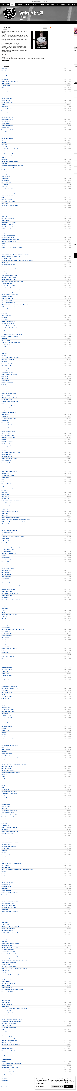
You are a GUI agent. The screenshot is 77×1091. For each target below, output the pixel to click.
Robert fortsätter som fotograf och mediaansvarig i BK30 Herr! (15, 254)
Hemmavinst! (4, 317)
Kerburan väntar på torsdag (7, 138)
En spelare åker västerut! (7, 635)
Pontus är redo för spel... (7, 311)
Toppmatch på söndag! (7, 308)
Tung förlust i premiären (7, 1059)
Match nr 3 (4, 355)
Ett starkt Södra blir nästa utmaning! (9, 374)
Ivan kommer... (5, 728)
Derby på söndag (5, 924)
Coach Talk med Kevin (6, 315)
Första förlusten (5, 136)
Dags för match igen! (6, 100)
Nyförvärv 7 (4, 861)
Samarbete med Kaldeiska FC (8, 696)
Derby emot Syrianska (6, 835)
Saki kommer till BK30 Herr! (7, 209)
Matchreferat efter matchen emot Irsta (10, 593)
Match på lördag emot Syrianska (9, 846)
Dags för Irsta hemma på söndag (9, 393)
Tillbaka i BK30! (5, 509)
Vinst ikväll (4, 384)
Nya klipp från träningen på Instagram (10, 979)
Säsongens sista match (7, 768)
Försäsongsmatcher (6, 604)
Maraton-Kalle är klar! (6, 429)
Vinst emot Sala (5, 850)
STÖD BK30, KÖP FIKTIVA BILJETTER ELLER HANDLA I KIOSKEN (15, 1008)
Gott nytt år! (4, 245)
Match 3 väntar (5, 144)
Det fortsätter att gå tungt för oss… (9, 526)
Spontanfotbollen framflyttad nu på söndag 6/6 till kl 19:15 (14, 960)
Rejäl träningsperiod (6, 985)
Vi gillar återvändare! (6, 698)
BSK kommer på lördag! (7, 399)
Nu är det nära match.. (6, 964)
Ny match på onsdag (6, 627)
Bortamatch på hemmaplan (7, 382)
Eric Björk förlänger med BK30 (8, 237)
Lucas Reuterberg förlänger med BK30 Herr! (11, 268)
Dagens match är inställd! (7, 296)
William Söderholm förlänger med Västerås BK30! (12, 290)
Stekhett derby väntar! (6, 625)
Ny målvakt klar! (5, 420)
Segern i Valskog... (6, 338)
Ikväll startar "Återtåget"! (7, 454)
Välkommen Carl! (5, 422)
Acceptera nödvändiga (57, 1086)
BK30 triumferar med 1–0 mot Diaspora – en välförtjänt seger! (15, 304)
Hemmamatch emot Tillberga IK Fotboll (10, 814)
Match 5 (3, 134)
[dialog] (55, 1082)
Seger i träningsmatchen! (7, 445)
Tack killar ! (4, 1046)
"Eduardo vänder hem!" (6, 724)
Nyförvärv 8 (4, 852)
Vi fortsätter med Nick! (6, 682)
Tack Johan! (4, 894)
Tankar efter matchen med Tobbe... (9, 816)
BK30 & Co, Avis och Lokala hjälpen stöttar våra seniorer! (14, 306)
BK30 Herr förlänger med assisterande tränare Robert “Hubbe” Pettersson (17, 260)
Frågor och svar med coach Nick (9, 684)
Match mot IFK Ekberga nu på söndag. (10, 955)
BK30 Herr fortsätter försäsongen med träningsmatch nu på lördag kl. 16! (17, 193)
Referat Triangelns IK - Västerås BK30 (10, 1067)
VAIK (3, 534)
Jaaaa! (3, 197)
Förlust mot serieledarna (7, 1042)
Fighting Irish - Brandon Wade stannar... (10, 738)
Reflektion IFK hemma (6, 800)
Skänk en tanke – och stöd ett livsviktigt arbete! (12, 252)
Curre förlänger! (5, 262)
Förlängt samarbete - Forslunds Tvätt (9, 686)
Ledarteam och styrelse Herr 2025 (9, 412)
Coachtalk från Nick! (6, 707)
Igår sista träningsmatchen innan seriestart (11, 943)
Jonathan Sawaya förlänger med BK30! (10, 275)
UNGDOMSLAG (19, 4)
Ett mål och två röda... (6, 806)
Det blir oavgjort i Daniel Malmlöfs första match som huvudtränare (16, 519)
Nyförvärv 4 (4, 732)
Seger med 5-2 (5, 376)
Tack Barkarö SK (5, 184)
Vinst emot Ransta (5, 115)
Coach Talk (4, 140)
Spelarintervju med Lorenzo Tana (9, 1069)
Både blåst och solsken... (7, 582)
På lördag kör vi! (5, 163)
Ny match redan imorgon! (7, 199)
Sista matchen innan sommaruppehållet (10, 96)
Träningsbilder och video (7, 987)
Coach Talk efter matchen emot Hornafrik (10, 357)
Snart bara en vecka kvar (7, 945)
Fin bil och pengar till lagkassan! (8, 155)
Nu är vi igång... (5, 555)
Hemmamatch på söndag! (7, 207)
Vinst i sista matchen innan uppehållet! (10, 1038)
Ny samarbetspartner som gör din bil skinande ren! (12, 165)
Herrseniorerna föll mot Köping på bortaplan (11, 1021)
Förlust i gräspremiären (7, 1057)
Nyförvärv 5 (4, 873)
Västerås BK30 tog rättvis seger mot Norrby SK (12, 1019)
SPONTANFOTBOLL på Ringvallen (9, 966)
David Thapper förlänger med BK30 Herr (10, 239)
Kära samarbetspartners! (7, 427)
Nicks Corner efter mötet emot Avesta (10, 688)
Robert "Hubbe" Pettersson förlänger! (10, 757)
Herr (12, 4)
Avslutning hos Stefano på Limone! (9, 458)
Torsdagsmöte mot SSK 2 (7, 129)
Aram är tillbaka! (5, 660)
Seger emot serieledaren (7, 620)
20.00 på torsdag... (6, 473)
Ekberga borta (5, 819)
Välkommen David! (6, 414)
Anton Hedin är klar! (6, 743)
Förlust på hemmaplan (6, 70)
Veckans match (5, 808)
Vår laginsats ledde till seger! (8, 483)
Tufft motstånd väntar (6, 542)
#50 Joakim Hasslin (6, 1002)
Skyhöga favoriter (5, 915)
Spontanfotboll (5, 131)
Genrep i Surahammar (6, 844)
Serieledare (4, 94)
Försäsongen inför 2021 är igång (9, 991)
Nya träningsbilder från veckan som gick (10, 974)
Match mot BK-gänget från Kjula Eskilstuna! (11, 405)
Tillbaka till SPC (5, 416)
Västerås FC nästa (5, 778)
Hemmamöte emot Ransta (7, 117)
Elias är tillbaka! (5, 319)
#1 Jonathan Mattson (6, 998)
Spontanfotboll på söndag (7, 102)
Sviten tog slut (5, 909)
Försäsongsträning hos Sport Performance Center (12, 989)
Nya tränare (4, 1029)
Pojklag (35, 4)
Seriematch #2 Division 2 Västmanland (10, 899)
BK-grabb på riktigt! (6, 443)
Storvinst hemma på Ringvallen (8, 302)
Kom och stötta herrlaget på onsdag (9, 530)
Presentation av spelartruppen (8, 977)
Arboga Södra (5, 639)
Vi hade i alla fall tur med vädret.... (9, 113)
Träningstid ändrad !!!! (6, 1025)
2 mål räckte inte (5, 825)
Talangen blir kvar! (5, 741)
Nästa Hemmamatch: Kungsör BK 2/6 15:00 (11, 1044)
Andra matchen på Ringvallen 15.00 (9, 709)
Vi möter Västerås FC (6, 85)
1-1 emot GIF (4, 616)
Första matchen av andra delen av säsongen (11, 500)
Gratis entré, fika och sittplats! (8, 323)
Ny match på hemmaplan (7, 72)
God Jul (3, 601)
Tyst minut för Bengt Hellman (8, 949)
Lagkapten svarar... (6, 804)
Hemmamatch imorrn (6, 913)
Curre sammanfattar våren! (7, 89)
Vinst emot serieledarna (7, 665)
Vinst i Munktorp (5, 477)
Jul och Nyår (4, 1078)
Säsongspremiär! (5, 572)
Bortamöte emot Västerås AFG (8, 937)
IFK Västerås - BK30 (6, 993)
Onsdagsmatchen (5, 789)
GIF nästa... (4, 781)
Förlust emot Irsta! (5, 203)
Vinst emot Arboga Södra (7, 372)
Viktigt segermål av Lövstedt (8, 812)
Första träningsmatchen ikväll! (8, 711)
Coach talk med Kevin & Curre (8, 188)
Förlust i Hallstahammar (7, 172)
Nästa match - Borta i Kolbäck (8, 920)
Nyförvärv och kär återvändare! (8, 437)
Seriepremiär (4, 941)
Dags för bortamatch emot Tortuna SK (10, 831)
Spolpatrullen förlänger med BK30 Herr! (10, 205)
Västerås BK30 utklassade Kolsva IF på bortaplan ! (12, 1017)
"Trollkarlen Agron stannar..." (8, 722)
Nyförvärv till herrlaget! (6, 797)
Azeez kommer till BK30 (7, 717)
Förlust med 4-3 (5, 492)
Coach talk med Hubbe (6, 121)
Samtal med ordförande (7, 766)
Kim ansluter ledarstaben (7, 212)
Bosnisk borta (5, 106)
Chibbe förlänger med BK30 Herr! (9, 279)
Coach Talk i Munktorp (6, 344)
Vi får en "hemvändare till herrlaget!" (9, 327)
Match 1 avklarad (5, 865)
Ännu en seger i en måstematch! (8, 475)
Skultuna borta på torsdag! (7, 125)
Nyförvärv (4, 821)
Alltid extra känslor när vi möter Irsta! (9, 523)
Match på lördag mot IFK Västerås (9, 907)
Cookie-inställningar (5, 1086)
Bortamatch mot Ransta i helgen (8, 928)
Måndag (3, 87)
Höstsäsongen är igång (7, 633)
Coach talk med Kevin (6, 176)
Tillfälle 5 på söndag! (6, 77)
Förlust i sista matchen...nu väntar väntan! (10, 467)
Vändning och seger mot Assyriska (9, 1040)
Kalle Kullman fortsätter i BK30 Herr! (9, 277)
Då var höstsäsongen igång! (8, 1036)
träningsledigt (5, 1033)
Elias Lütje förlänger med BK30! (8, 285)
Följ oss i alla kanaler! (6, 981)
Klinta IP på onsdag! (6, 652)
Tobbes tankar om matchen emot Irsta (10, 793)
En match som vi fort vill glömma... (9, 488)
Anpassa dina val (40, 1086)
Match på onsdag (5, 180)
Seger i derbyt (5, 922)
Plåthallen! (4, 439)
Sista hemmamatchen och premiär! (9, 471)
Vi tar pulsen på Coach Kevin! (8, 363)
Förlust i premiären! (6, 677)
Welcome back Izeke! (6, 715)
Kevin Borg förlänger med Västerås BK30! (10, 294)
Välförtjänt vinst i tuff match (7, 1055)
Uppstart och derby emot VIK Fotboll (9, 504)
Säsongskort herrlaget (6, 574)
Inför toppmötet (5, 79)
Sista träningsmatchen (6, 174)
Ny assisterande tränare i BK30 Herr (9, 880)
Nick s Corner (4, 700)
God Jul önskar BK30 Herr (7, 249)
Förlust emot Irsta (5, 391)
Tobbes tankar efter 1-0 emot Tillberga (10, 810)
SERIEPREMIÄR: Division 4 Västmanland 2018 (11, 1063)
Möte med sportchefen (7, 570)
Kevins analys (4, 68)
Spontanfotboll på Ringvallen (8, 502)
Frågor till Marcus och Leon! (8, 365)
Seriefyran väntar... (5, 494)
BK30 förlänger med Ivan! (7, 228)
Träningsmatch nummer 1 (7, 595)
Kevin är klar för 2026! (6, 258)
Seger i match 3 (5, 353)
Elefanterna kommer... (6, 802)
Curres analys (4, 464)
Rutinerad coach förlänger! (7, 441)
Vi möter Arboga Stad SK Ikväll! (8, 386)
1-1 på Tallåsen (5, 346)
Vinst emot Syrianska (6, 190)
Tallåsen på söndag (6, 646)
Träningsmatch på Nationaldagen (9, 962)
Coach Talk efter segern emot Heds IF (10, 148)
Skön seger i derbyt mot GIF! (8, 1052)
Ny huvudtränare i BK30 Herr (7, 896)
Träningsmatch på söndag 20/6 (8, 951)
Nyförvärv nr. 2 (5, 888)
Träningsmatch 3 (5, 410)
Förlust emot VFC (5, 528)
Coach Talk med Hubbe (7, 300)
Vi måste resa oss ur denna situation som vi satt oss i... (13, 536)
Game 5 (3, 694)
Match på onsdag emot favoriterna (9, 791)
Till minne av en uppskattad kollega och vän (11, 342)
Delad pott (4, 650)
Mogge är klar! (5, 450)
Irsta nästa (4, 795)
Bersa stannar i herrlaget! (7, 456)
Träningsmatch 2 (5, 220)
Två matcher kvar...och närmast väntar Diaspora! (12, 334)
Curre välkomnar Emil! (6, 713)
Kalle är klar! (6, 28)
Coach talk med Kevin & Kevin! (8, 195)
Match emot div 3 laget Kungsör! (8, 587)
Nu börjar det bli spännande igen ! (9, 1027)
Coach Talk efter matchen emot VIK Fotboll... (11, 863)
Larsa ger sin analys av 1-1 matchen (9, 648)
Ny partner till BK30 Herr (7, 692)
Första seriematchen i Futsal (8, 903)
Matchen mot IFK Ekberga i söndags (9, 953)
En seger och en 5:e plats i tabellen (9, 656)
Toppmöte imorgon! (6, 110)
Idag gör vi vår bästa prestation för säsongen (11, 585)
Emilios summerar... (6, 597)
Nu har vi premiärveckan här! (8, 167)
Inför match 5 (4, 658)
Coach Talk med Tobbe (6, 856)
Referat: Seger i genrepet (7, 1065)
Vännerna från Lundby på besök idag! (10, 397)
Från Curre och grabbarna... (7, 726)
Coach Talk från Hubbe (6, 340)
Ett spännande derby (6, 486)
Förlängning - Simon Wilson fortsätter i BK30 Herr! (12, 281)
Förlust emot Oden (6, 703)
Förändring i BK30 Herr (6, 760)
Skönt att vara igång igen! (7, 231)
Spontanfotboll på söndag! (7, 98)
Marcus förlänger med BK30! (8, 218)
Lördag (3, 785)
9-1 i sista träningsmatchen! (7, 368)
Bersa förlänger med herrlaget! (8, 264)
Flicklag (27, 4)
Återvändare (4, 823)
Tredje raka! (4, 142)
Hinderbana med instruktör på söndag (10, 947)
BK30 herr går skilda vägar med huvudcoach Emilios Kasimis (15, 521)
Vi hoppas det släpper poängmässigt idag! (11, 547)
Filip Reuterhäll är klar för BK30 (8, 235)
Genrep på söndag (6, 580)
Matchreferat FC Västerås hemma (9, 1023)
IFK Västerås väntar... (6, 557)
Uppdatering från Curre (6, 462)
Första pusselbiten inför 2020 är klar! (9, 1015)
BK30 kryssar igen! (5, 637)
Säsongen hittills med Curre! (8, 330)
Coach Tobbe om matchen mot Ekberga (10, 783)
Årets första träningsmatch (7, 958)
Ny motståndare (5, 378)
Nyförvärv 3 (4, 734)
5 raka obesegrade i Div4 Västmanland (10, 911)
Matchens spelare (5, 127)
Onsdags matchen (5, 848)
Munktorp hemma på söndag (8, 298)
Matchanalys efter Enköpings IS (8, 589)
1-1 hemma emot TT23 (6, 671)
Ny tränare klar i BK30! (6, 460)
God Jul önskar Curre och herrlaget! (9, 418)
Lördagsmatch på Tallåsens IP (8, 770)
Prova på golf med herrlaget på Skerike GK (11, 81)
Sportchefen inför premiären (8, 679)
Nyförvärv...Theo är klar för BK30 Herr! (10, 222)
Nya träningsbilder (5, 970)
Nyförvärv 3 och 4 (5, 1076)
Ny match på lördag (6, 837)
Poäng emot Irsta (5, 496)
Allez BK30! (4, 618)
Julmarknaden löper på (7, 890)
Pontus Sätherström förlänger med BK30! (10, 287)
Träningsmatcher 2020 (6, 1010)
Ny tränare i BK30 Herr (6, 762)
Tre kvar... (3, 612)
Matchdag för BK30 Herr (7, 854)
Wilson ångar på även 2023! (7, 749)
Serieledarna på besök (6, 623)
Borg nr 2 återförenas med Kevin (8, 321)
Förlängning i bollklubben (7, 119)
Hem (3, 4)
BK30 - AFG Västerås (6, 996)
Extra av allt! (4, 774)
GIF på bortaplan (5, 564)
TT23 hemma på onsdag (7, 675)
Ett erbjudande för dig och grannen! (9, 226)
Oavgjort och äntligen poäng (8, 532)
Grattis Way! (4, 186)
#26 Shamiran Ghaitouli (7, 1000)
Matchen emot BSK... (6, 395)
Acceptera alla (68, 1086)
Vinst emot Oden (5, 178)
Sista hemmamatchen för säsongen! (10, 614)
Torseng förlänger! (5, 271)
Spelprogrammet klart (6, 886)
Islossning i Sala (5, 644)
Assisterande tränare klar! (7, 1012)
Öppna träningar (5, 1031)
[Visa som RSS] (50, 27)
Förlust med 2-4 (5, 545)
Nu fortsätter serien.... (6, 631)
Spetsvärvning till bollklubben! (8, 435)
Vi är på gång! (4, 169)
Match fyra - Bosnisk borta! (7, 663)
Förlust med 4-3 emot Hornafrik (8, 359)
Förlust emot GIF (5, 561)
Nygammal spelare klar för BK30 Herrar (10, 892)
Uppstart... (4, 243)
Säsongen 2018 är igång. (7, 1074)
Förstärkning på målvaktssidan (8, 481)
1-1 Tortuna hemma (6, 776)
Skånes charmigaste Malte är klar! (9, 448)
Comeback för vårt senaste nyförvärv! (10, 719)
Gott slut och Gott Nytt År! (7, 882)
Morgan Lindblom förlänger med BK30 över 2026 (12, 292)
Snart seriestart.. (5, 972)
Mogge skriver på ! (6, 755)
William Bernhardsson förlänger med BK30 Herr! (12, 256)
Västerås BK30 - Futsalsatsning (8, 905)
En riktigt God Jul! (5, 730)
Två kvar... (4, 610)
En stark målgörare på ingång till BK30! (10, 401)
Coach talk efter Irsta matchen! (8, 201)
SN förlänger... (5, 146)
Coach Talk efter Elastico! (7, 108)
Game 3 (3, 705)
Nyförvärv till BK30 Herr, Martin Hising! (10, 745)
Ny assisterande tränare (7, 753)
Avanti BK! (4, 840)
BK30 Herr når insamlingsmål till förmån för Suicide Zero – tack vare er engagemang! (20, 247)
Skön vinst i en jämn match (7, 1048)
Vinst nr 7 (3, 104)
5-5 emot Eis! (4, 216)
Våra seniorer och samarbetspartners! (10, 161)
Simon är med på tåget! (7, 424)
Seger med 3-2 (5, 91)
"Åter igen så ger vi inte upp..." (8, 549)
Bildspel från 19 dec (6, 884)
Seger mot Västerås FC (6, 83)
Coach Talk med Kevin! (6, 182)
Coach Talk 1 (4, 157)
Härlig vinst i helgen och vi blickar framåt (10, 926)
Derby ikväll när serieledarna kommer (9, 827)
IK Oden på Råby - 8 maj (7, 551)
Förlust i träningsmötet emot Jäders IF (10, 511)
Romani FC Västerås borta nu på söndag (10, 901)
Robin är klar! (4, 361)
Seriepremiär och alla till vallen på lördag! (10, 842)
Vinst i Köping (5, 150)
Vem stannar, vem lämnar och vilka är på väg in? (12, 452)
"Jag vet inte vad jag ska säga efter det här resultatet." (13, 629)
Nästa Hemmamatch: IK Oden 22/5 (9, 1050)
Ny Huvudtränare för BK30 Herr (8, 983)
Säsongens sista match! (7, 606)
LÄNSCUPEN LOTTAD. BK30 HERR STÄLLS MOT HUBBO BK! (14, 968)
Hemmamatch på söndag (7, 930)
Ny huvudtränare (5, 1006)
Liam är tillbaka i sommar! (7, 224)
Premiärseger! (4, 159)
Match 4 (3, 349)
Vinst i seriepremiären (6, 939)
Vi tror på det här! (5, 538)
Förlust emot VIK (5, 515)
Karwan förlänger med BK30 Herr (9, 241)
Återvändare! (4, 313)
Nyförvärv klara (5, 1080)
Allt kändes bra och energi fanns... (9, 553)
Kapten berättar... (5, 829)
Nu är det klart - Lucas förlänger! (8, 431)
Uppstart (3, 266)
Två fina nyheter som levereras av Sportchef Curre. (12, 507)
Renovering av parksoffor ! (7, 1004)
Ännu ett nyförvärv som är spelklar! (9, 325)
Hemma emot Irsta (5, 498)
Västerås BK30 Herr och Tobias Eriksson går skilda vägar (14, 764)
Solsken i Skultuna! (6, 123)
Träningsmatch (5, 233)
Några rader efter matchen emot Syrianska (11, 772)
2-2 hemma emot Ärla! (6, 408)
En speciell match (5, 380)
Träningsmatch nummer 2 (7, 591)
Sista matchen (5, 469)
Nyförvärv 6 (4, 871)
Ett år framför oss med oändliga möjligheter (11, 599)
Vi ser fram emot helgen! (7, 283)
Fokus (3, 479)
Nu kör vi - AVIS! (5, 690)
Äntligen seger (5, 490)
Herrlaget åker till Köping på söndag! (9, 153)
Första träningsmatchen (7, 867)
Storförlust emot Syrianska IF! (8, 540)
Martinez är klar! (5, 747)
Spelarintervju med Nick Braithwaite (9, 1071)
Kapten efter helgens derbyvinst (8, 833)
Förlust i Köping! (5, 75)
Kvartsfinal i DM (5, 918)
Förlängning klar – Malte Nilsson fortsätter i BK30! (12, 273)
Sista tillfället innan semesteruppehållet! (10, 336)
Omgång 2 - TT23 (5, 673)
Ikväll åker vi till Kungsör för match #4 (10, 932)
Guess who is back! (6, 433)
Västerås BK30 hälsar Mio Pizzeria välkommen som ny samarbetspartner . (17, 869)
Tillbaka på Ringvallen (6, 859)
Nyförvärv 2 (4, 736)
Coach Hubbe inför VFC (7, 669)
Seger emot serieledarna (7, 667)
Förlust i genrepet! (5, 578)
